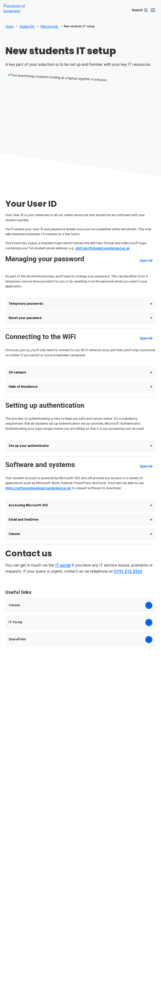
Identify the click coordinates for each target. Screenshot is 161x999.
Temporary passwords (81, 303)
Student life (27, 26)
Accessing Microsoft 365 (81, 505)
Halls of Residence (81, 386)
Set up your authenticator (81, 445)
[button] (153, 10)
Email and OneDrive (81, 519)
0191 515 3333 (128, 571)
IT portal (63, 565)
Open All (146, 260)
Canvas (81, 534)
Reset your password (81, 317)
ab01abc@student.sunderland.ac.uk (103, 248)
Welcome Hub (49, 26)
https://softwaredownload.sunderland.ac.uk (38, 488)
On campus (81, 372)
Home (10, 26)
